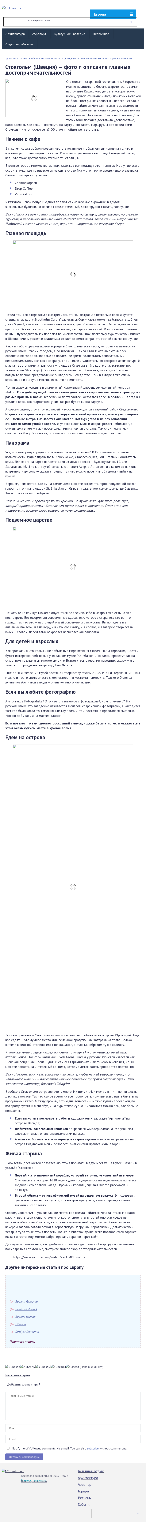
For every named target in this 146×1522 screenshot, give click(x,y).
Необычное (101, 34)
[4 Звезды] (58, 1367)
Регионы (84, 1498)
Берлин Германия (26, 1301)
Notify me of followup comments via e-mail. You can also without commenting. (69, 1448)
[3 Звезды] (43, 1367)
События (84, 1504)
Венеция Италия (26, 1309)
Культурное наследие (69, 34)
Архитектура (15, 34)
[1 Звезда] (12, 1367)
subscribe (93, 1448)
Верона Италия (25, 1316)
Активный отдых (91, 1471)
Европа (100, 14)
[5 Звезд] (72, 1367)
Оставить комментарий (24, 1457)
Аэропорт (39, 34)
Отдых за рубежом (19, 44)
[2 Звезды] (27, 1367)
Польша (20, 1324)
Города (83, 1491)
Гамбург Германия (27, 1331)
